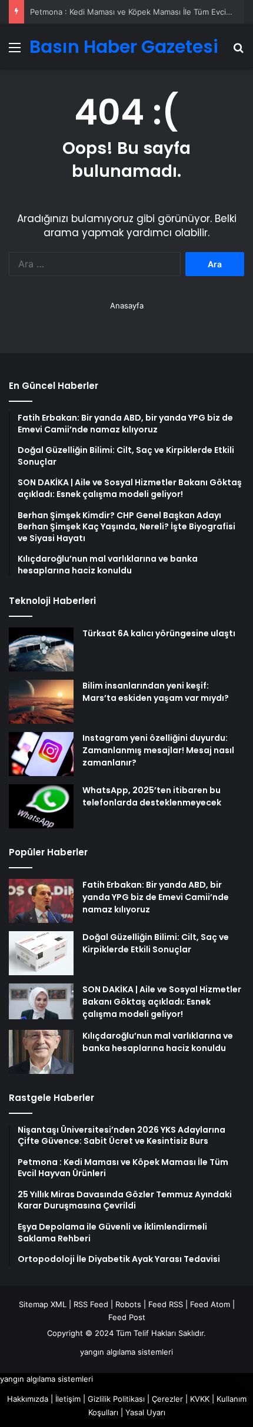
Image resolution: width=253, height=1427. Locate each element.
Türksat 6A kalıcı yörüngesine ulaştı (158, 633)
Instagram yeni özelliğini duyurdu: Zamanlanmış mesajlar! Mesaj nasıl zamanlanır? (158, 750)
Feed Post (126, 1317)
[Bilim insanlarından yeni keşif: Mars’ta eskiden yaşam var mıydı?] (41, 702)
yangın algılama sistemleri (126, 1352)
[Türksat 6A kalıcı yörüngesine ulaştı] (41, 649)
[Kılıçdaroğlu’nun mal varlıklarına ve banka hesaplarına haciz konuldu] (41, 1052)
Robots (128, 1304)
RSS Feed (91, 1304)
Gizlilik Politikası (116, 1399)
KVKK (199, 1399)
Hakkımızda (27, 1399)
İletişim (68, 1399)
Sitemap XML (42, 1304)
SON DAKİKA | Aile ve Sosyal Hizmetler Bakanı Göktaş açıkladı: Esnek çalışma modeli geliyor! (161, 1001)
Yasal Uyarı (145, 1412)
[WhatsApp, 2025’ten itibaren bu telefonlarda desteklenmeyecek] (41, 806)
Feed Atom (210, 1304)
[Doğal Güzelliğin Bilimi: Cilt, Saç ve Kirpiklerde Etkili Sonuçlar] (41, 953)
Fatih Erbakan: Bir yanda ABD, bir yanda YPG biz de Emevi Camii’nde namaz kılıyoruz (155, 897)
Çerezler (167, 1399)
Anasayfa (127, 305)
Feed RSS (165, 1304)
